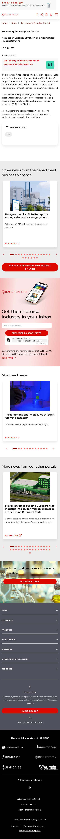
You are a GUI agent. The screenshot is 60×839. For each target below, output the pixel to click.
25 (38, 549)
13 (46, 254)
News (5, 610)
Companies (7, 620)
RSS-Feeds (7, 669)
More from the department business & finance (30, 267)
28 (46, 549)
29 (49, 549)
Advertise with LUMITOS (28, 798)
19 (34, 258)
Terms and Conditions (34, 826)
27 (44, 549)
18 (31, 258)
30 (30, 553)
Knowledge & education (15, 659)
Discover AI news (29, 581)
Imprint (15, 826)
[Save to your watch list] (51, 15)
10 (38, 254)
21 (27, 549)
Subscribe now (29, 710)
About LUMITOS (29, 804)
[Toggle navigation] (56, 15)
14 (49, 254)
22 (30, 549)
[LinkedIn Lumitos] (30, 787)
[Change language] (46, 14)
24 (35, 549)
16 (26, 258)
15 (23, 258)
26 (41, 549)
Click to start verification (29, 341)
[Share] (42, 14)
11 (41, 254)
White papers (9, 640)
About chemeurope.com (30, 809)
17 (28, 258)
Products (7, 630)
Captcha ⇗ (41, 344)
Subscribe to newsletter (26, 333)
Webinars (7, 649)
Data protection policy (30, 830)
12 (44, 254)
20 (37, 258)
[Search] (37, 14)
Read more (8, 357)
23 (32, 549)
